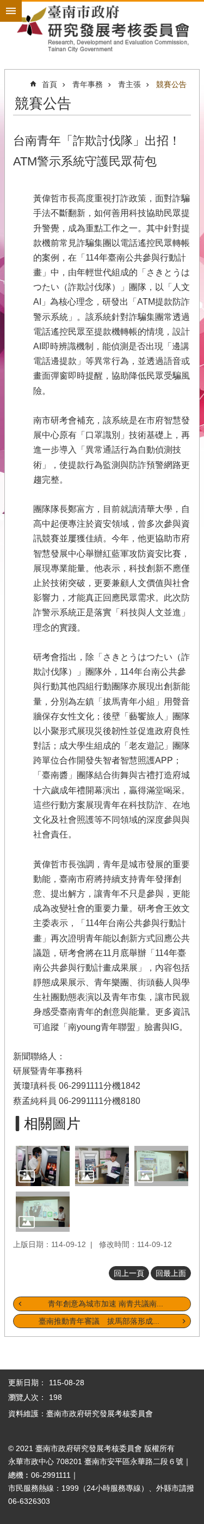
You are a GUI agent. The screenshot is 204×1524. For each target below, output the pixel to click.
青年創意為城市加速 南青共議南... (105, 1303)
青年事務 (87, 84)
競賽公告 (171, 84)
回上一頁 (129, 1273)
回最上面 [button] (171, 1273)
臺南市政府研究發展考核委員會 (102, 28)
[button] (43, 1166)
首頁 (49, 84)
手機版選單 (11, 11)
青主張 (129, 84)
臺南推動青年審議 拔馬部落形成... (99, 1321)
